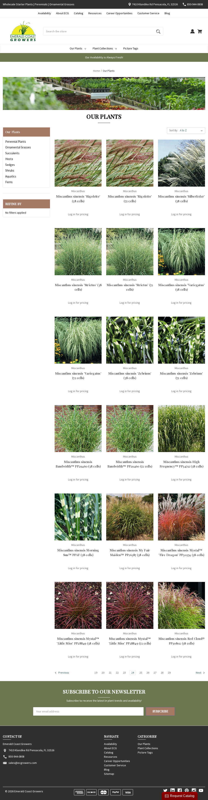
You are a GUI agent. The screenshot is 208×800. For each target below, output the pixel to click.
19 (95, 672)
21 (110, 672)
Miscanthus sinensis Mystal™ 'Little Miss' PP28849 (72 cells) (130, 641)
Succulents (12, 153)
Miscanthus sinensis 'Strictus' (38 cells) (78, 287)
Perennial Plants (15, 141)
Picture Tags (130, 48)
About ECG (62, 13)
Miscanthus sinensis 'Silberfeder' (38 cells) (181, 198)
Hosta (9, 159)
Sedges (10, 165)
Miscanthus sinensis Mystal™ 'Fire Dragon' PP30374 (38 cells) (181, 552)
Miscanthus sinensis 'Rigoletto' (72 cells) (130, 198)
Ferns (9, 182)
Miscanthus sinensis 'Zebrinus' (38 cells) (130, 375)
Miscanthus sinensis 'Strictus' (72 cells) (130, 287)
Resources (95, 13)
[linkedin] (172, 790)
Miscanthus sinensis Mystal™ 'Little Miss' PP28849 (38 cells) (78, 641)
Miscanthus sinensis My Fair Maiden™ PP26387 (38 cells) (130, 552)
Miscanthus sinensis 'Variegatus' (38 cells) (181, 287)
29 (169, 672)
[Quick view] (72, 183)
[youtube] (201, 790)
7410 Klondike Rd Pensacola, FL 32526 (155, 4)
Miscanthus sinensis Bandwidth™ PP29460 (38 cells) (78, 464)
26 (147, 672)
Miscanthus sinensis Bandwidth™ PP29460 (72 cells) (129, 464)
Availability (44, 13)
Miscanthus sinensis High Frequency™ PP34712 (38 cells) (181, 464)
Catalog (78, 13)
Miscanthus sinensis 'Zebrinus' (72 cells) (181, 375)
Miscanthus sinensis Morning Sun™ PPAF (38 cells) (78, 552)
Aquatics (10, 176)
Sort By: (173, 130)
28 (162, 672)
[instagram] (194, 790)
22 (117, 672)
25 (140, 672)
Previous (63, 673)
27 (155, 672)
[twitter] (165, 790)
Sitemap (109, 774)
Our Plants (76, 48)
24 (132, 672)
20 (103, 672)
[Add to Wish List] (83, 183)
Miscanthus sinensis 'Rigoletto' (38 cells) (78, 198)
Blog (167, 13)
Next (199, 673)
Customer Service (148, 13)
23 (124, 672)
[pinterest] (187, 790)
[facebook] (180, 790)
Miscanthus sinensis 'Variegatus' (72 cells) (78, 375)
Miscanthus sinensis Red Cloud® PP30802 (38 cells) (181, 641)
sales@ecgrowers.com (23, 763)
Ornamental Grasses (18, 147)
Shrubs (9, 170)
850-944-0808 (195, 4)
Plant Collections (103, 48)
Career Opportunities (119, 13)
